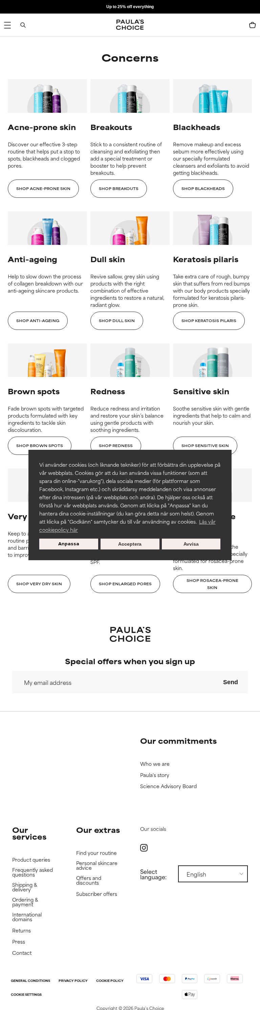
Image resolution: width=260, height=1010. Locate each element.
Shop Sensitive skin (205, 445)
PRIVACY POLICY (73, 981)
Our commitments (178, 740)
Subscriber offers (96, 894)
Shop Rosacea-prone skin (212, 583)
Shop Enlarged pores (125, 583)
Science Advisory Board (168, 786)
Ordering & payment (25, 902)
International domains (27, 917)
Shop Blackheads (203, 188)
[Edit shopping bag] (252, 25)
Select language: (153, 873)
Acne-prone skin (42, 126)
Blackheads (196, 126)
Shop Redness (116, 445)
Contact (21, 952)
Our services (29, 833)
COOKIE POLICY (110, 981)
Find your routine (96, 853)
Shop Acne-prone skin (43, 188)
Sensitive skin (201, 391)
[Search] (23, 25)
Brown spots (34, 391)
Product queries (31, 859)
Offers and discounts (88, 880)
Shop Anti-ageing (37, 320)
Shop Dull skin (117, 320)
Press (18, 941)
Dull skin (107, 259)
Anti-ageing (32, 259)
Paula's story (154, 775)
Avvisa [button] (191, 544)
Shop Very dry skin (39, 583)
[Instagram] (144, 847)
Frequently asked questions (32, 872)
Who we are (155, 763)
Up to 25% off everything (130, 6)
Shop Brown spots (39, 445)
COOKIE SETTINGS (26, 994)
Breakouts (111, 126)
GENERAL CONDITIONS (30, 981)
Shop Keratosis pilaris (208, 320)
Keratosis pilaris (205, 259)
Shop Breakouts (118, 188)
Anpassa (68, 544)
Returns (21, 930)
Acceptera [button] (130, 544)
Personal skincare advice (96, 865)
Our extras (98, 829)
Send (230, 682)
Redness (107, 391)
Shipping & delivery (24, 887)
